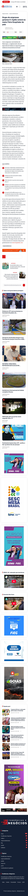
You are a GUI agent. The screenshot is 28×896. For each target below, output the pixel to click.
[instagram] (13, 886)
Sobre (3, 882)
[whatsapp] (17, 256)
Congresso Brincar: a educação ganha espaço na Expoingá (18, 710)
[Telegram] (13, 256)
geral (2, 865)
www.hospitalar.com (17, 242)
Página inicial (5, 13)
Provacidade (13, 882)
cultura (14, 838)
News (14, 833)
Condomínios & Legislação (7, 868)
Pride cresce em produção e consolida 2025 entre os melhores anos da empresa (17, 736)
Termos (19, 882)
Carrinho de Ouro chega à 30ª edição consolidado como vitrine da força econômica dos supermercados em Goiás (18, 753)
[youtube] (17, 886)
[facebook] (7, 256)
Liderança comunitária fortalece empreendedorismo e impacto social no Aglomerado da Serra (18, 719)
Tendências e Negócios (14, 836)
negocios (3, 863)
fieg (14, 843)
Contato (7, 882)
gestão (14, 845)
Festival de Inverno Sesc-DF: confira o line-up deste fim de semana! (13, 443)
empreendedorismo (13, 13)
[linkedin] (15, 886)
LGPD (23, 882)
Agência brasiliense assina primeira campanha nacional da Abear (18, 728)
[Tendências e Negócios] (6, 7)
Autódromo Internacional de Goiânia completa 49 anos (13, 176)
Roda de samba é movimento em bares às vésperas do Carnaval (18, 744)
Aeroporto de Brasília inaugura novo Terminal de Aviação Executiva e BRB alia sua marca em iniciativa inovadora (15, 194)
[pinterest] (20, 256)
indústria (14, 847)
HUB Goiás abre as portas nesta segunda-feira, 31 (14, 181)
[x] (10, 256)
